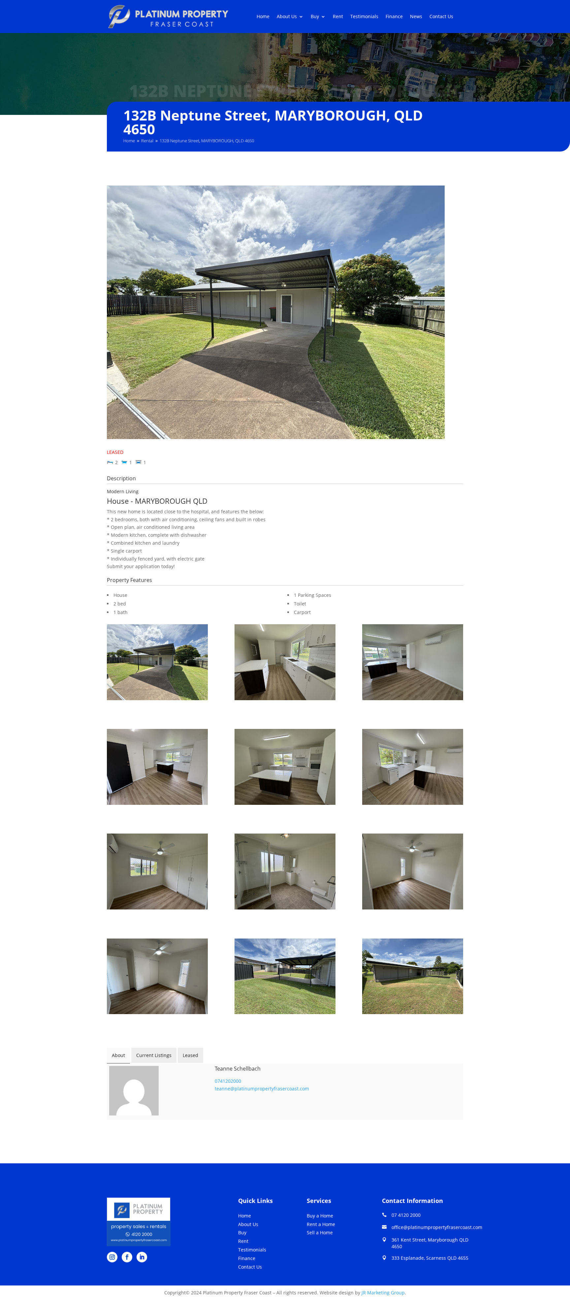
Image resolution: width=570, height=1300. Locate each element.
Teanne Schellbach (238, 1068)
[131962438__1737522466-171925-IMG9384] (157, 977)
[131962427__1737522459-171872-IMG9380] (412, 768)
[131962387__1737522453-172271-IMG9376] (412, 663)
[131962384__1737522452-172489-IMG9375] (412, 977)
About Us (287, 16)
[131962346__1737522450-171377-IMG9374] (157, 663)
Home (263, 16)
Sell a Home (320, 1232)
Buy (315, 16)
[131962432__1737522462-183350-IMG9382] (285, 872)
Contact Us (441, 16)
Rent (338, 16)
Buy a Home (320, 1216)
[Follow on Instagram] (112, 1257)
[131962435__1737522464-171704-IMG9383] (412, 872)
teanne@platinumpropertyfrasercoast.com (262, 1088)
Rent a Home (321, 1224)
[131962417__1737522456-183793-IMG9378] (285, 768)
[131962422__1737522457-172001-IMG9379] (285, 663)
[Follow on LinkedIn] (142, 1257)
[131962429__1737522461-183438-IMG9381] (157, 872)
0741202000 (228, 1081)
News (416, 16)
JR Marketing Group (383, 1292)
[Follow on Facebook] (127, 1257)
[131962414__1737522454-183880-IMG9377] (157, 768)
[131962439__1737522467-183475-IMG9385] (285, 977)
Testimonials (364, 16)
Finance (394, 16)
